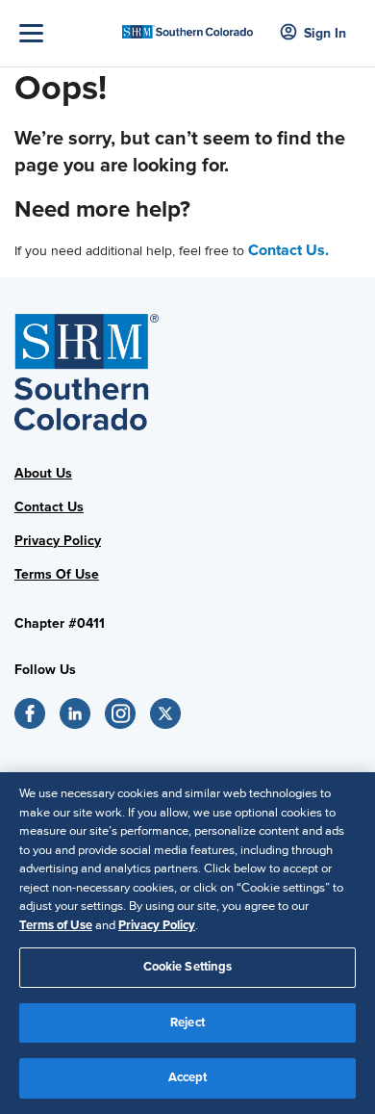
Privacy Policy (57, 540)
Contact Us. (288, 250)
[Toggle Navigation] (66, 33)
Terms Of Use (56, 574)
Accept (188, 1077)
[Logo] (188, 25)
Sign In (325, 33)
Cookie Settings (188, 966)
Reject (187, 1022)
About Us (43, 473)
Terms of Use (55, 925)
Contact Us (49, 507)
